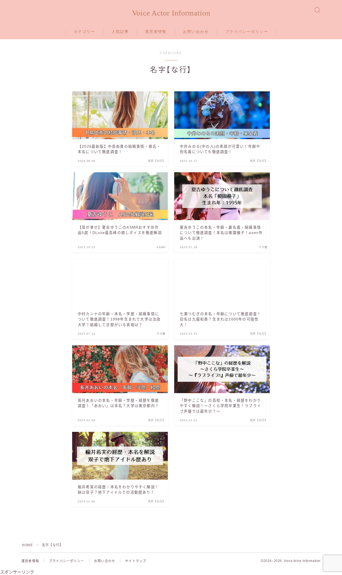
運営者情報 (156, 32)
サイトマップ (135, 561)
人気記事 (120, 32)
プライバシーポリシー (246, 32)
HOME (27, 545)
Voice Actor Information (171, 13)
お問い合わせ (196, 32)
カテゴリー (84, 32)
